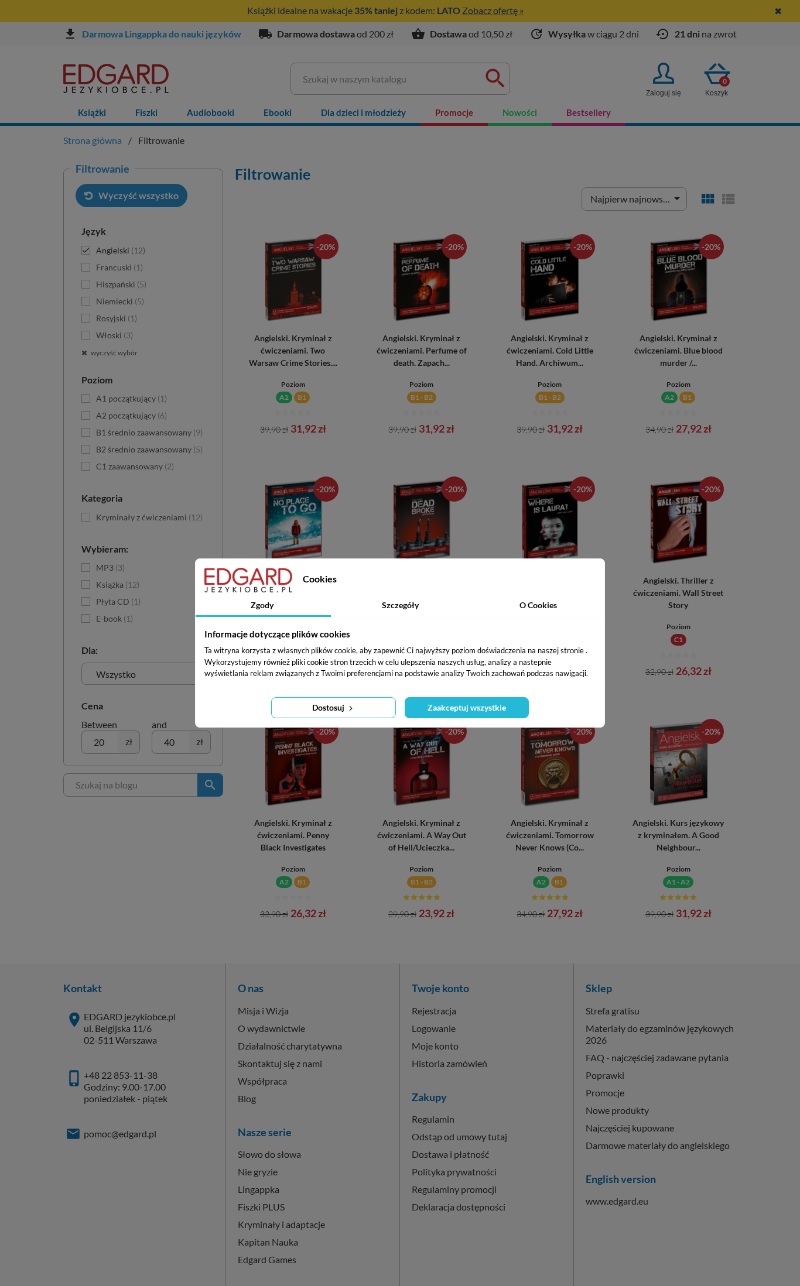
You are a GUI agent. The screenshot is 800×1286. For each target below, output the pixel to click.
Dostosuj (329, 707)
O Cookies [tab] (538, 605)
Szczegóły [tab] (400, 605)
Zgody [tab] (262, 605)
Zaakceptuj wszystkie (467, 707)
